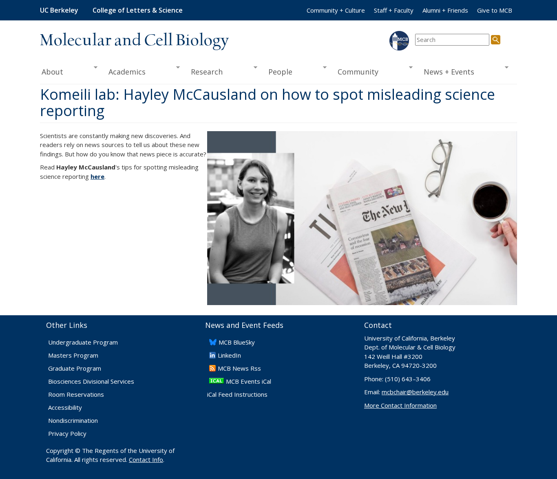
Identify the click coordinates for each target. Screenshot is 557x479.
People (277, 72)
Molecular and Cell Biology (134, 41)
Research (204, 72)
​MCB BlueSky (237, 342)
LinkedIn (229, 355)
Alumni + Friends (445, 10)
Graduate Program (74, 368)
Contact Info (146, 459)
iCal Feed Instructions (237, 394)
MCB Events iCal (248, 381)
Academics (124, 72)
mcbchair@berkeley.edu (415, 392)
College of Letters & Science (138, 10)
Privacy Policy (67, 433)
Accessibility (65, 407)
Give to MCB (494, 10)
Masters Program (73, 355)
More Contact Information (400, 405)
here (97, 176)
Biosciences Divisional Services (91, 381)
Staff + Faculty (393, 10)
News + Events (446, 72)
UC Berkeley (59, 10)
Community (355, 72)
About (51, 72)
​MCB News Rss (239, 368)
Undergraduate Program (83, 342)
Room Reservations (76, 394)
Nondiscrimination (73, 420)
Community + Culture (336, 10)
